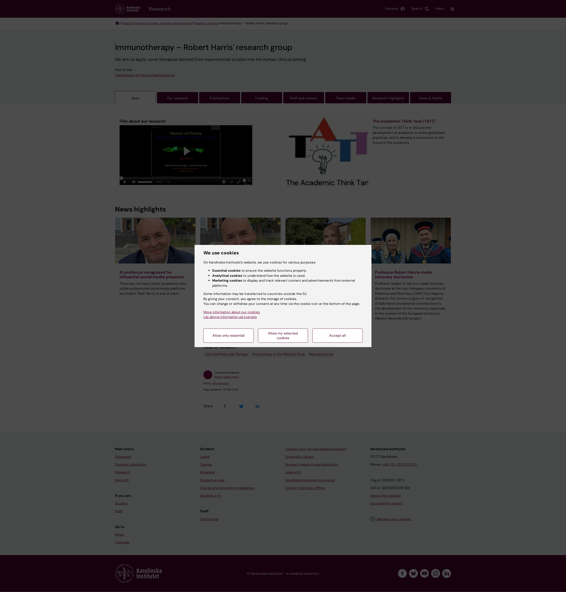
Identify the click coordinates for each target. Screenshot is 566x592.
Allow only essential (228, 335)
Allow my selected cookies (283, 335)
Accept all (337, 335)
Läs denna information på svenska (230, 317)
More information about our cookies (231, 312)
